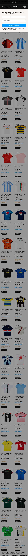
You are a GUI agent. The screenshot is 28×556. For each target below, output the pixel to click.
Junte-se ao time (14, 25)
